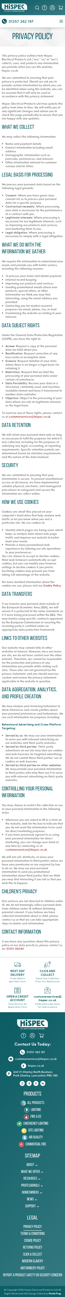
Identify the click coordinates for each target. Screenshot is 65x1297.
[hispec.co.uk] (23, 1065)
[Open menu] (61, 21)
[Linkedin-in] (42, 1083)
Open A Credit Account (17, 998)
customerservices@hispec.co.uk (29, 416)
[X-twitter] (35, 1083)
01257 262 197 (21, 21)
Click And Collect (47, 972)
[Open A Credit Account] (17, 990)
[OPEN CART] (60, 7)
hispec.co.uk (36, 1065)
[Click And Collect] (47, 964)
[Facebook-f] (29, 1083)
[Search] (37, 8)
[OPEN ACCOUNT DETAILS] (52, 7)
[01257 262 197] (4, 21)
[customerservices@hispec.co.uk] (47, 990)
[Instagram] (22, 1083)
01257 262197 (15, 949)
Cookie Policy (52, 585)
